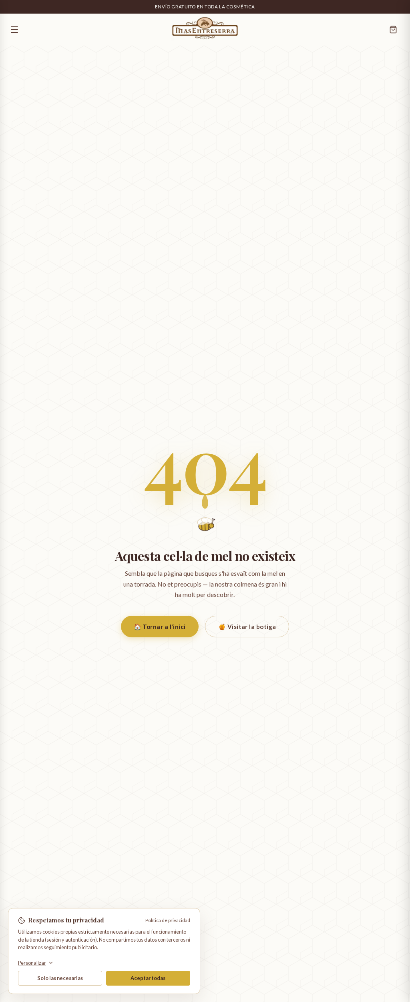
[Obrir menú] (73, 30)
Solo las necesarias (60, 978)
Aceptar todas (148, 978)
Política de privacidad (167, 920)
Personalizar (32, 963)
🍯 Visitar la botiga (247, 626)
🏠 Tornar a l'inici (160, 626)
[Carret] (393, 29)
